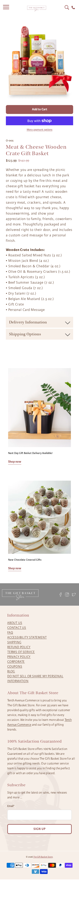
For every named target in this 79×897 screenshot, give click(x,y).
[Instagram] (67, 594)
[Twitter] (73, 594)
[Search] (66, 7)
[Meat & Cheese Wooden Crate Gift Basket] (39, 60)
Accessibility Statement (27, 637)
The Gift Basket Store (43, 857)
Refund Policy (18, 647)
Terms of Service (21, 652)
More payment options (39, 129)
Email (11, 806)
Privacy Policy (19, 657)
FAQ (10, 632)
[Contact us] (73, 7)
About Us (14, 623)
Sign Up (39, 829)
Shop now (14, 462)
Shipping (14, 642)
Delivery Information (28, 322)
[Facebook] (60, 594)
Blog (11, 671)
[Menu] (7, 8)
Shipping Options (25, 334)
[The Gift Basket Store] (37, 8)
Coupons (14, 666)
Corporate (16, 661)
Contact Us (16, 628)
